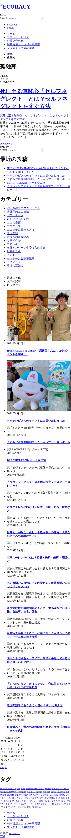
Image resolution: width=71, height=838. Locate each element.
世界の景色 (14, 251)
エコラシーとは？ (18, 37)
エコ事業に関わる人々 (20, 229)
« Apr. (3, 767)
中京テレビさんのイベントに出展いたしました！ (37, 175)
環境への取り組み (18, 236)
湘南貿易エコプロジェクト (23, 208)
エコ (68, 804)
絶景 (23, 789)
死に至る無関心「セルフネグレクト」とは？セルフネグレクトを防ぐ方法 (34, 98)
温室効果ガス (12, 792)
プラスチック (15, 215)
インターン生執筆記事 (20, 258)
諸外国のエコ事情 (18, 211)
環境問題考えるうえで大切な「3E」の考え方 (35, 705)
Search (3, 18)
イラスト (4, 807)
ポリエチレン (64, 798)
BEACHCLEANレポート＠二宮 (26, 182)
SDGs (29, 807)
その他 (4, 78)
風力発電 (4, 789)
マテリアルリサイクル (34, 798)
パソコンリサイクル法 (53, 801)
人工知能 (53, 795)
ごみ (24, 807)
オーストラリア (33, 804)
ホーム (11, 33)
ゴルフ (23, 804)
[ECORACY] (15, 7)
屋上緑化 (61, 792)
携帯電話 (46, 792)
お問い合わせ (15, 40)
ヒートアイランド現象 (33, 801)
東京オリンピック (34, 792)
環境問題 (12, 233)
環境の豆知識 (15, 265)
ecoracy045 (6, 143)
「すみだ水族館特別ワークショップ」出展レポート (38, 179)
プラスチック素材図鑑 (20, 48)
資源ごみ (12, 789)
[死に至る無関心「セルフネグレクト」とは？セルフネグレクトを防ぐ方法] (35, 119)
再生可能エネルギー (31, 795)
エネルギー (14, 244)
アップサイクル (15, 807)
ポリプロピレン (51, 798)
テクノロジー (15, 262)
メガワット (19, 798)
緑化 (18, 789)
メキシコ (10, 798)
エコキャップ (60, 804)
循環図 (54, 792)
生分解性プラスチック (35, 789)
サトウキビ (15, 804)
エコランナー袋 (47, 804)
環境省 (48, 789)
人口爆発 (61, 795)
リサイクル (14, 240)
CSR (37, 807)
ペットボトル (5, 801)
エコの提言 (14, 222)
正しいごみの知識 (18, 218)
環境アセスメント (59, 789)
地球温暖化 (9, 795)
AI (40, 807)
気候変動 (22, 792)
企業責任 (44, 795)
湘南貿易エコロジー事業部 (23, 44)
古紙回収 (18, 795)
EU (33, 807)
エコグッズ (14, 226)
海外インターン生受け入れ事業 (26, 247)
